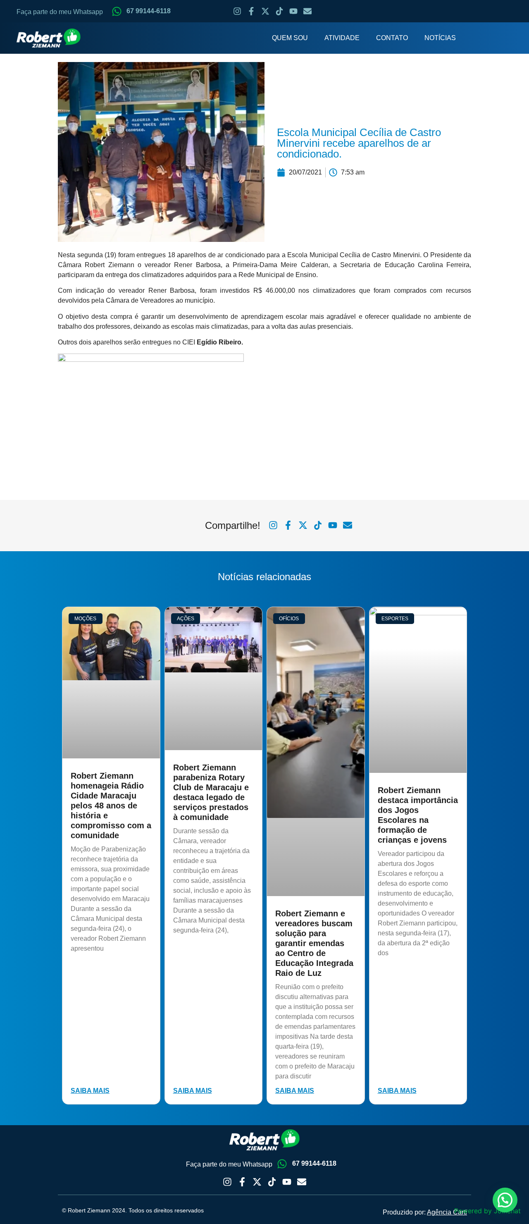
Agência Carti (447, 1212)
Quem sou (290, 37)
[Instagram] (237, 11)
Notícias (440, 37)
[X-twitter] (265, 11)
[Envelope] (307, 11)
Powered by (487, 1211)
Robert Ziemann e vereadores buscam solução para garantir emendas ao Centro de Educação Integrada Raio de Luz (314, 943)
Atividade (342, 37)
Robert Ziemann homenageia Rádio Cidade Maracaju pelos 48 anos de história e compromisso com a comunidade (111, 805)
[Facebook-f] (251, 11)
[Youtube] (293, 11)
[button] (505, 1200)
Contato (392, 37)
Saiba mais (90, 1090)
